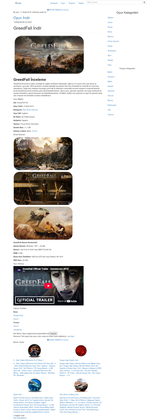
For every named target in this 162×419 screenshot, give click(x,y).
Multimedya (112, 105)
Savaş (110, 46)
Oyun (63, 3)
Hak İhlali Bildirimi (20, 418)
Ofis (109, 110)
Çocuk (110, 22)
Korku (110, 32)
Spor (109, 55)
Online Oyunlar (113, 41)
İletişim (81, 3)
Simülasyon (112, 50)
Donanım (111, 76)
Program (72, 3)
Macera (110, 36)
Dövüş (110, 27)
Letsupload (17, 329)
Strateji (110, 60)
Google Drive (18, 315)
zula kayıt (70, 336)
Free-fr (16, 319)
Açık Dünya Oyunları (30, 109)
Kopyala (53, 333)
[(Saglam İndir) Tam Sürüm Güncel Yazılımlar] (31, 3)
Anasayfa (54, 3)
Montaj (110, 100)
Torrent (34, 131)
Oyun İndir (21, 17)
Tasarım (111, 114)
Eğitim (110, 81)
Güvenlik (111, 91)
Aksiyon (110, 17)
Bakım (110, 72)
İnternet (110, 95)
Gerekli (110, 86)
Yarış (109, 65)
